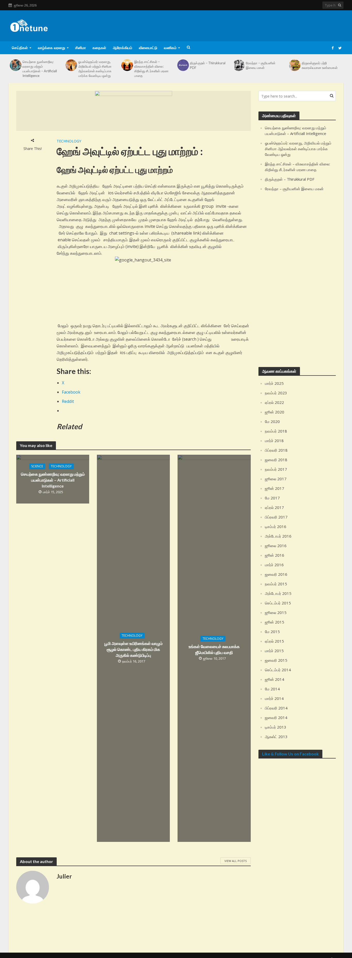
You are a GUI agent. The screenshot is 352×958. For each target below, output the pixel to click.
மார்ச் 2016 (274, 564)
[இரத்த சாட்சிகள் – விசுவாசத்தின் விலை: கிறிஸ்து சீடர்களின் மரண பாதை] (127, 65)
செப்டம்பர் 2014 (278, 669)
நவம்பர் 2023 (276, 392)
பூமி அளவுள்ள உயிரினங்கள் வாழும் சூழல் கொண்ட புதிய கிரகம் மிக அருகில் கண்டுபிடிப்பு (133, 649)
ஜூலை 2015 (276, 612)
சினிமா (80, 47)
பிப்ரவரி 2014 (276, 707)
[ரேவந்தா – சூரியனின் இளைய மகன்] (239, 65)
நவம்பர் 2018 (276, 431)
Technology (69, 141)
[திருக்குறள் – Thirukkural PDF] (183, 65)
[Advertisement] (249, 25)
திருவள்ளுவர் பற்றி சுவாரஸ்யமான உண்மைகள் (320, 65)
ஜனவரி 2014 (276, 717)
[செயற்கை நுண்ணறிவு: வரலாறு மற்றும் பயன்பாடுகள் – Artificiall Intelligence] (15, 65)
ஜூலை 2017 (276, 478)
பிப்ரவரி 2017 (276, 517)
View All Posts (235, 861)
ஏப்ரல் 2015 (274, 641)
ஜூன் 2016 (274, 555)
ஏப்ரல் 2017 (274, 507)
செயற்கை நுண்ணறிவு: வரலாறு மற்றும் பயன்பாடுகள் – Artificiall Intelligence (39, 69)
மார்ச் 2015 (274, 650)
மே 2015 (272, 631)
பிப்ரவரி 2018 (276, 450)
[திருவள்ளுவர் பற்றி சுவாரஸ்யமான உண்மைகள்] (294, 65)
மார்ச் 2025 (274, 383)
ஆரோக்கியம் (122, 47)
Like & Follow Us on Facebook (290, 753)
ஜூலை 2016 (276, 545)
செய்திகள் (20, 47)
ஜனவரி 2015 (276, 660)
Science (37, 466)
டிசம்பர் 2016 (275, 526)
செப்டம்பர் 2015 (278, 602)
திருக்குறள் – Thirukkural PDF (207, 65)
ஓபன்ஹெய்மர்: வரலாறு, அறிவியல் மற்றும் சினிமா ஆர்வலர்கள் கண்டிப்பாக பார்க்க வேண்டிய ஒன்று (95, 69)
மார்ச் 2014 (274, 698)
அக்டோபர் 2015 (278, 593)
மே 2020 (272, 421)
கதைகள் (99, 47)
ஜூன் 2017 (274, 488)
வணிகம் (170, 47)
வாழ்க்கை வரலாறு (51, 47)
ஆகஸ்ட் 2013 (276, 736)
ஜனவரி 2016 (276, 574)
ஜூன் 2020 (274, 411)
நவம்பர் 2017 (276, 469)
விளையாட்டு (148, 47)
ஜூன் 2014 (274, 679)
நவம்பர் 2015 (276, 583)
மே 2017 (272, 497)
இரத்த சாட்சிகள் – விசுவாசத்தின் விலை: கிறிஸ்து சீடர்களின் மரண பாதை (151, 69)
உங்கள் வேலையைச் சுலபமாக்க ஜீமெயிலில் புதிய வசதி (214, 649)
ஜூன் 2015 (274, 622)
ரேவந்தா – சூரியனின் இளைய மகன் (260, 65)
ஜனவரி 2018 (276, 459)
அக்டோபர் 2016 (278, 536)
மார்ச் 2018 (274, 440)
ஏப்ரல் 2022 (274, 402)
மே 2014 (272, 688)
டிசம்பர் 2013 (275, 727)
